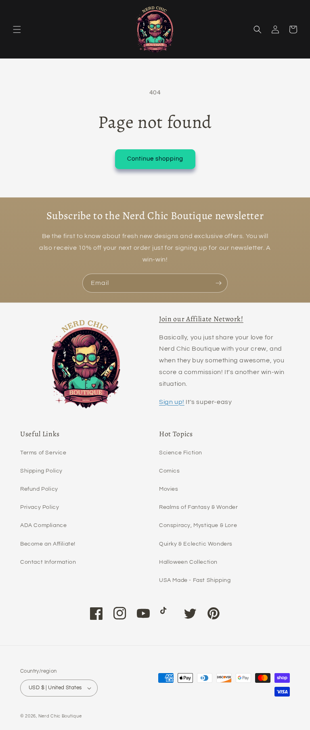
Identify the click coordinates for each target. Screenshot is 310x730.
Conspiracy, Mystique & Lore (198, 525)
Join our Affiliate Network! (201, 319)
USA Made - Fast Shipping (194, 580)
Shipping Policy (41, 471)
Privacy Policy (39, 507)
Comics (169, 471)
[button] (17, 29)
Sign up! (171, 402)
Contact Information (48, 562)
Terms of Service (43, 453)
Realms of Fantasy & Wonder (198, 507)
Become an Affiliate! (47, 544)
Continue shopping (155, 159)
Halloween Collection (188, 562)
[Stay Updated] (218, 283)
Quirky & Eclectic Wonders (195, 544)
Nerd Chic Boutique (60, 716)
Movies (168, 489)
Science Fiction (180, 453)
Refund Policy (39, 489)
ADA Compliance (43, 525)
